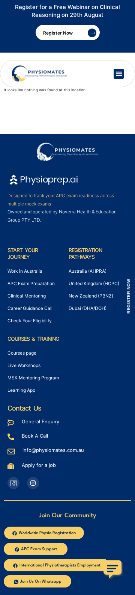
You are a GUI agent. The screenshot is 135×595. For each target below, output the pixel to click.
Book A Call (35, 436)
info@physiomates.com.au (53, 450)
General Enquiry (40, 421)
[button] (119, 74)
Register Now (58, 33)
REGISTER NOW (128, 296)
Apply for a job (39, 465)
